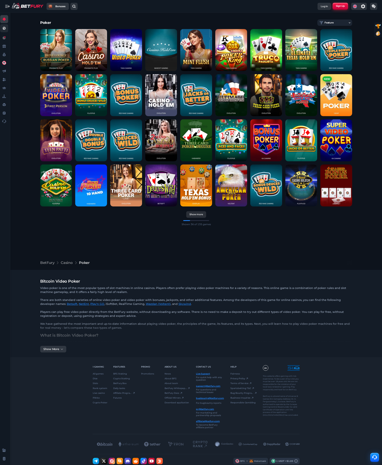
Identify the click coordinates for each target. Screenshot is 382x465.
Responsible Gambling (243, 402)
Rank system (100, 388)
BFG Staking (120, 373)
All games (98, 373)
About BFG (170, 378)
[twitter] (104, 461)
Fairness (235, 373)
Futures (117, 397)
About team (171, 383)
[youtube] (151, 461)
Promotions (147, 373)
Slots (95, 383)
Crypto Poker (100, 402)
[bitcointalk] (120, 461)
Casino (67, 263)
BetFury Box (120, 383)
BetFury (47, 263)
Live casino (99, 393)
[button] (56, 50)
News (168, 373)
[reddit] (136, 461)
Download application (177, 402)
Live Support (203, 373)
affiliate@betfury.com (208, 421)
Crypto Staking (121, 378)
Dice (95, 378)
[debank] (159, 461)
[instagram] (112, 461)
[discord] (128, 461)
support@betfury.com (208, 385)
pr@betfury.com (205, 409)
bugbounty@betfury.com (210, 398)
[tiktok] (143, 461)
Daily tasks (119, 388)
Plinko (96, 397)
